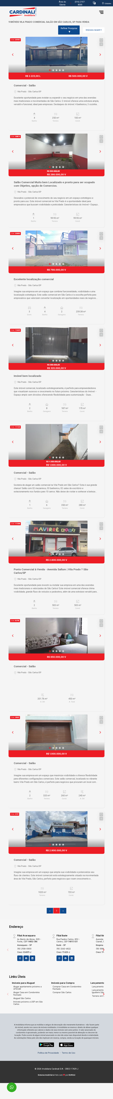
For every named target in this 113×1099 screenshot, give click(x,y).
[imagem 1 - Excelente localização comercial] (56, 248)
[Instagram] (20, 958)
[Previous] (13, 55)
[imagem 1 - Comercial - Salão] (56, 55)
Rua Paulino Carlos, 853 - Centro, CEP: (68, 940)
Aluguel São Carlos (22, 998)
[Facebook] (26, 958)
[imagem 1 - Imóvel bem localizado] (56, 345)
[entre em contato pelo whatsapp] (9, 1085)
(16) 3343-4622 (64, 949)
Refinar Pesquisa (69, 28)
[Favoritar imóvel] (101, 40)
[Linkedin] (32, 958)
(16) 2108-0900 (24, 949)
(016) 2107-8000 (80, 3)
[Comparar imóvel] (101, 44)
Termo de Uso (68, 1053)
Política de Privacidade (48, 1053)
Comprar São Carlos (62, 992)
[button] (94, 3)
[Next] (100, 55)
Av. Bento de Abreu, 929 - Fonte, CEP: (29, 940)
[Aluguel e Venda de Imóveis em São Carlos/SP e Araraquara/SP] (29, 12)
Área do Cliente (62, 3)
